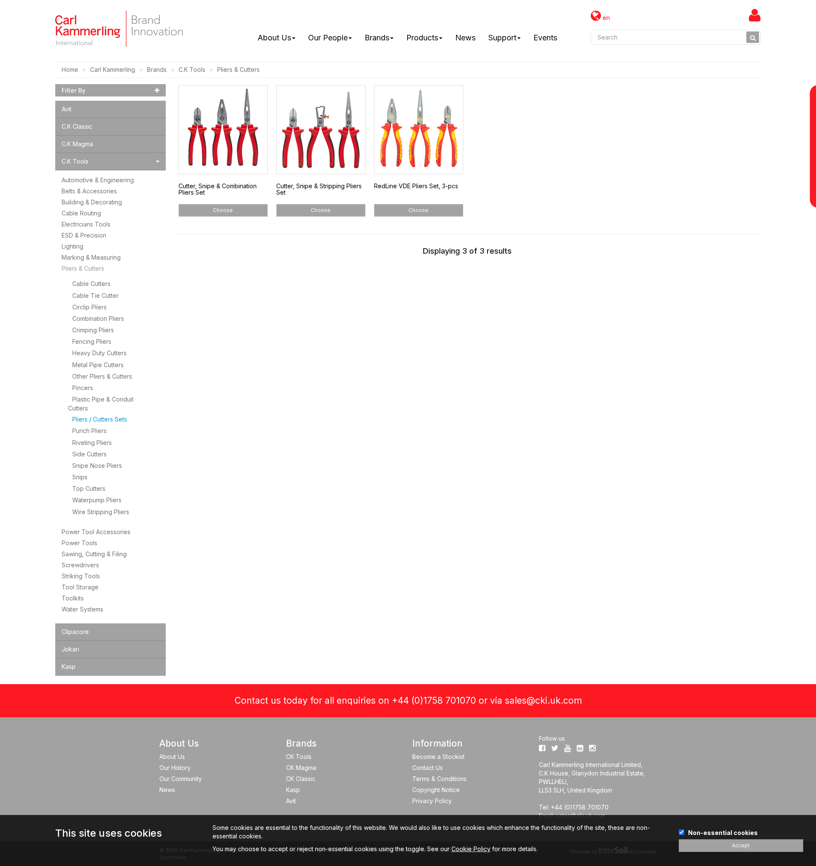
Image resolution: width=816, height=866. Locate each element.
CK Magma (301, 767)
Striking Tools (81, 576)
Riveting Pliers (92, 442)
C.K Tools (191, 69)
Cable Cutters (91, 283)
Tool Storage (80, 587)
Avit (66, 109)
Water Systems (82, 609)
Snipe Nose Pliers (97, 465)
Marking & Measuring (91, 257)
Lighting (72, 246)
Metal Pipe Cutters (98, 364)
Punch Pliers (89, 430)
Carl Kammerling (112, 69)
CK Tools (299, 756)
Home (70, 69)
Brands (377, 37)
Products (422, 37)
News (465, 37)
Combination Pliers (98, 318)
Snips (80, 477)
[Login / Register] (755, 15)
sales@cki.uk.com (543, 700)
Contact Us (427, 767)
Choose (223, 210)
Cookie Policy (470, 848)
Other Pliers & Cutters (102, 376)
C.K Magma (77, 143)
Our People (328, 37)
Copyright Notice (436, 789)
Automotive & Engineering (98, 180)
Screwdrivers (80, 565)
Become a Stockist (438, 756)
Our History (175, 767)
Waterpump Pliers (97, 500)
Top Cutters (88, 488)
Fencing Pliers (91, 341)
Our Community (180, 778)
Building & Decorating (92, 202)
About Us (274, 37)
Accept (741, 845)
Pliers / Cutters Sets (99, 419)
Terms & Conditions (439, 778)
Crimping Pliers (93, 330)
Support (502, 37)
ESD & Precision (84, 235)
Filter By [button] (73, 90)
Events (545, 37)
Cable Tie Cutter (95, 295)
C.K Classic (77, 126)
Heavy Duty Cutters (99, 353)
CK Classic (300, 778)
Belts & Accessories (89, 191)
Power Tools (79, 542)
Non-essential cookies (723, 832)
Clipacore (75, 631)
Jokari (70, 649)
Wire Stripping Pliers (100, 511)
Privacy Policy (432, 800)
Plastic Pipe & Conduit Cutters (100, 404)
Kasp (69, 666)
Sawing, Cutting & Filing (94, 554)
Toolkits (73, 598)
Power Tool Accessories (96, 531)
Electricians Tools (86, 224)
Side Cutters (89, 454)
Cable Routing (81, 213)
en (605, 17)
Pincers (82, 387)
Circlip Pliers (89, 307)
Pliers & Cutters (238, 69)
